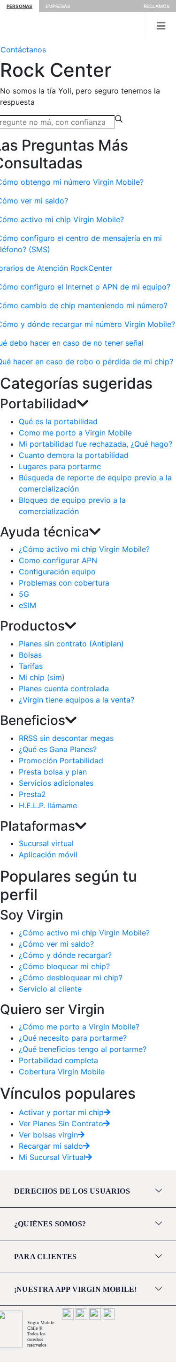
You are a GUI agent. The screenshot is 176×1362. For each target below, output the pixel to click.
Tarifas (31, 666)
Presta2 (32, 794)
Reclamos (156, 6)
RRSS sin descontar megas (66, 738)
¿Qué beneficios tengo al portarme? (82, 1049)
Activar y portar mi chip (61, 1112)
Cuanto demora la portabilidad (74, 455)
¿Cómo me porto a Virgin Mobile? (79, 1026)
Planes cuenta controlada (64, 688)
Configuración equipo (57, 571)
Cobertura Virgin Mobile (62, 1071)
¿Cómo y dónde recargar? (65, 955)
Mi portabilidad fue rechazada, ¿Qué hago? (95, 444)
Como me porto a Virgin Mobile (75, 432)
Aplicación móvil (48, 854)
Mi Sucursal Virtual (52, 1157)
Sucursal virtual (46, 843)
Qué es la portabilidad (58, 421)
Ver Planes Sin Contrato (61, 1123)
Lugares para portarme (60, 466)
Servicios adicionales (56, 783)
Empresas (58, 6)
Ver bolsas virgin (48, 1134)
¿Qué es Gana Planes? (58, 749)
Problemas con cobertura (64, 582)
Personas (19, 6)
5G (24, 594)
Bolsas (30, 654)
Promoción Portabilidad (61, 760)
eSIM (27, 605)
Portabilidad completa (58, 1060)
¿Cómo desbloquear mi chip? (70, 977)
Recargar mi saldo (51, 1146)
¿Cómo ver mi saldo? (56, 944)
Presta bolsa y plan (53, 771)
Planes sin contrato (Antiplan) (71, 643)
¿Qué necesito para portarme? (73, 1038)
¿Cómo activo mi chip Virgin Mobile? (84, 549)
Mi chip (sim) (42, 677)
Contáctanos (23, 49)
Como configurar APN (58, 560)
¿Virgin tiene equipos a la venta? (76, 699)
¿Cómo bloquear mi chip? (64, 966)
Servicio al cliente (50, 988)
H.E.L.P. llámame (48, 805)
